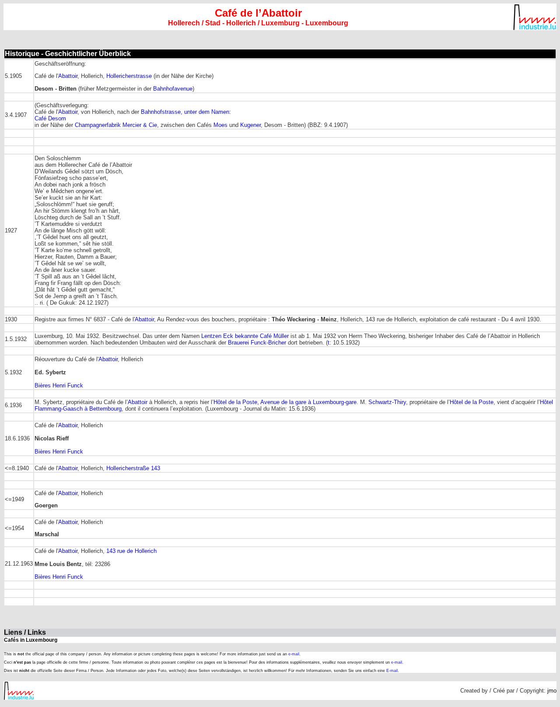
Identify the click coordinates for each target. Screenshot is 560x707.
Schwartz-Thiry (387, 402)
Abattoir (67, 76)
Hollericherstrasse (129, 76)
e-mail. (294, 654)
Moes (221, 125)
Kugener (250, 125)
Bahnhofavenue (172, 88)
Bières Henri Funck (59, 385)
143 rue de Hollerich (131, 551)
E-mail (392, 670)
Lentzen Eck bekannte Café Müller (245, 336)
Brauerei (239, 342)
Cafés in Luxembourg (30, 640)
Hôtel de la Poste (472, 402)
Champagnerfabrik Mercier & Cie (116, 125)
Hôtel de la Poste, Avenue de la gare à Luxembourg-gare (285, 402)
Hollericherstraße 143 (133, 468)
